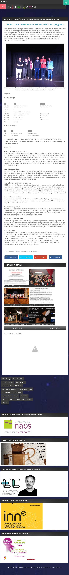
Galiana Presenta (17, 567)
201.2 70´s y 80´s (18, 379)
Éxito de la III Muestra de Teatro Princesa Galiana (16, 325)
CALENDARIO (6, 396)
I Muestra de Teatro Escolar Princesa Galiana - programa (35, 24)
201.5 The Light (6, 386)
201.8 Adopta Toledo (26, 389)
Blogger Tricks (58, 567)
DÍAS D (16, 396)
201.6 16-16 (18, 386)
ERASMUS (24, 396)
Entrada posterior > (54, 328)
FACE (11, 399)
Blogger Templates (30, 567)
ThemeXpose (50, 567)
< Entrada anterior (17, 328)
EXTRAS (4, 399)
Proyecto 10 (20, 399)
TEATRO (26, 251)
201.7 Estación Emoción (20, 251)
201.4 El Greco (20, 382)
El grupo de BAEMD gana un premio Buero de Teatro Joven (41, 306)
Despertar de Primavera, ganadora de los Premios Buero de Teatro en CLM (16, 286)
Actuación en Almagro (16, 305)
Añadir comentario (10, 251)
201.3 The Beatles (7, 382)
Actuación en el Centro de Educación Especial (42, 286)
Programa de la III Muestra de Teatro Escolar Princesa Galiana (42, 325)
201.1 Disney (6, 379)
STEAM (29, 399)
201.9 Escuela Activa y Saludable (11, 392)
